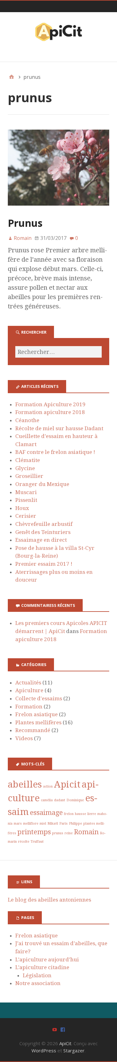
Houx (22, 508)
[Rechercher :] (58, 352)
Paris (63, 824)
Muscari (26, 492)
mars (18, 824)
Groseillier (29, 476)
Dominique (75, 800)
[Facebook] (62, 1029)
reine (69, 833)
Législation (37, 975)
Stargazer (74, 1050)
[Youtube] (54, 1029)
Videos (24, 738)
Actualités (28, 682)
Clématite (27, 460)
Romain (86, 832)
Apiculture (29, 690)
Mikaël (52, 824)
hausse (80, 814)
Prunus (25, 223)
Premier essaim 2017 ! (43, 564)
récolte (23, 842)
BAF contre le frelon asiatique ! (55, 452)
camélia (47, 800)
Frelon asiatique (36, 714)
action (48, 786)
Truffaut (37, 842)
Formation (28, 706)
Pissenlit (26, 500)
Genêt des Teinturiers (43, 532)
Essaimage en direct (41, 540)
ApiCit (65, 1043)
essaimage (46, 813)
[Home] (11, 77)
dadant (59, 800)
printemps (34, 832)
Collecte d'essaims (38, 698)
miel (43, 824)
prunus (57, 833)
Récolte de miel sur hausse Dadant (59, 428)
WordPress (44, 1050)
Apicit (67, 784)
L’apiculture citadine (42, 967)
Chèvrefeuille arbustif (43, 524)
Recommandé (32, 730)
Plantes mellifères (38, 722)
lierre (91, 814)
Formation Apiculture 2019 (50, 404)
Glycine (25, 468)
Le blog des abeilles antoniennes (49, 900)
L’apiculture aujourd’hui (47, 959)
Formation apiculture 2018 (50, 412)
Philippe (75, 824)
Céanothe (27, 420)
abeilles (25, 784)
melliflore (30, 824)
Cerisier (25, 516)
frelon (69, 814)
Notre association (38, 983)
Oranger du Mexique (42, 484)
